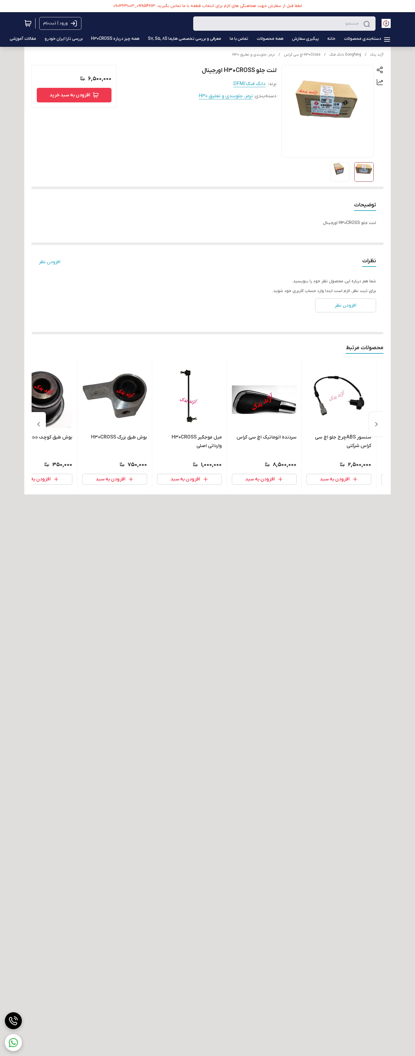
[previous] (376, 424)
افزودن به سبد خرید (70, 95)
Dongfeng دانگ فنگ (345, 54)
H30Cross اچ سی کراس (302, 54)
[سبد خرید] (28, 23)
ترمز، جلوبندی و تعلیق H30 (253, 54)
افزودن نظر (49, 262)
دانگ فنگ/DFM (249, 84)
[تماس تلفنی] (13, 1020)
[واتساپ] (13, 1042)
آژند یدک (376, 54)
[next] (38, 424)
